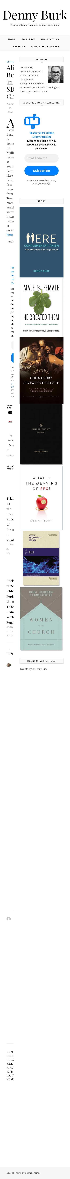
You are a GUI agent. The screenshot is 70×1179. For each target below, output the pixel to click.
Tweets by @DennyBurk (33, 668)
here (10, 234)
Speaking (19, 46)
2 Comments (8, 452)
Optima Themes (33, 1172)
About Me (28, 39)
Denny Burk (35, 14)
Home (12, 39)
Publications (50, 39)
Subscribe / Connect (45, 46)
